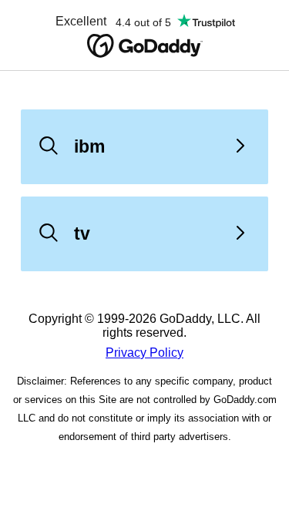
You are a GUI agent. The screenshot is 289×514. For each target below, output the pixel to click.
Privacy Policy (144, 352)
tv (82, 233)
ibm (89, 146)
